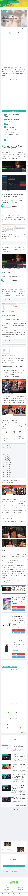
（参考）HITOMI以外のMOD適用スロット (13, 134)
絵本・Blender (7, 889)
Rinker (17, 650)
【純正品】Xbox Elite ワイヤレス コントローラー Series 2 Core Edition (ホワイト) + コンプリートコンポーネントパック (18, 620)
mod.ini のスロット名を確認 (10, 129)
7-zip (12, 291)
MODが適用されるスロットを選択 (11, 132)
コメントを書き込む (14, 865)
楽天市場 (15, 607)
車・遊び (14, 891)
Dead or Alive (14, 666)
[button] (18, 33)
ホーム (7, 885)
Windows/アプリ (6, 666)
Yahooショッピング (17, 609)
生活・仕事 (20, 887)
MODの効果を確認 (10, 127)
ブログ (7, 887)
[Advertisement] (14, 51)
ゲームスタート (8, 137)
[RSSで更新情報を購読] (20, 728)
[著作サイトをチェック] (7, 724)
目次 (13, 111)
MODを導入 (8, 124)
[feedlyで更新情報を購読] (7, 728)
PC (20, 885)
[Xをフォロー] (20, 724)
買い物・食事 (21, 889)
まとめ (7, 140)
